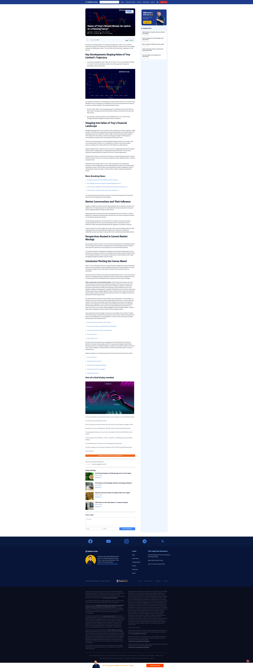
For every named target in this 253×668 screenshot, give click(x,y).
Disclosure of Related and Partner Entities (140, 658)
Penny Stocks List (92, 338)
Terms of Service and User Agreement (97, 655)
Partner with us (148, 581)
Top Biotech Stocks (92, 373)
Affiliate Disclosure (160, 655)
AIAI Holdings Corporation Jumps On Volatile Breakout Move (103, 183)
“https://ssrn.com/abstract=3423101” (138, 647)
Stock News (135, 558)
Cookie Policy (127, 658)
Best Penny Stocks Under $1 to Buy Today (98, 322)
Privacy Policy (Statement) (112, 655)
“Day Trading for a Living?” (115, 630)
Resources (135, 569)
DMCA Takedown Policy (104, 658)
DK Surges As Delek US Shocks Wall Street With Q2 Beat (102, 180)
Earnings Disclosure (123, 655)
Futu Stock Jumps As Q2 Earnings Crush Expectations (151, 55)
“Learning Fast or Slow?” (109, 616)
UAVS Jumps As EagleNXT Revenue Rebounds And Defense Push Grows (106, 187)
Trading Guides (136, 562)
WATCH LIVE (164, 2)
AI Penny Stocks (91, 334)
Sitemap (152, 658)
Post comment (127, 528)
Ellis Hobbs (110, 33)
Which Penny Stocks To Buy (155, 560)
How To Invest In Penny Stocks (156, 564)
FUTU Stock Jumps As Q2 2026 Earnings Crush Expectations (152, 39)
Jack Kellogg (96, 33)
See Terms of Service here (110, 598)
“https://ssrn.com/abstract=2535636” (139, 641)
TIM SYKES (90, 31)
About (134, 573)
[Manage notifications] (247, 661)
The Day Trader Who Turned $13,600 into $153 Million (101, 326)
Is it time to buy (95, 39)
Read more (98, 477)
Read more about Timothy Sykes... (108, 564)
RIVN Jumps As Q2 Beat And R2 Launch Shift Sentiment (102, 190)
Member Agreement (133, 655)
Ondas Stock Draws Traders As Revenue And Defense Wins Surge (152, 49)
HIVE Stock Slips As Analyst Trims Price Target (153, 44)
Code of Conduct (141, 655)
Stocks (134, 566)
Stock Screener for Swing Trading (96, 365)
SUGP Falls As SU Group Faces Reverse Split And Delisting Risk (153, 32)
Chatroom (157, 581)
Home (140, 581)
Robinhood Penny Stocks (94, 361)
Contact (166, 581)
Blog (133, 555)
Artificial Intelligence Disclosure (116, 658)
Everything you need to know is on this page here (110, 455)
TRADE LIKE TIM (155, 665)
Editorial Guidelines (151, 655)
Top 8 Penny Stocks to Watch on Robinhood (99, 330)
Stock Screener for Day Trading (95, 369)
